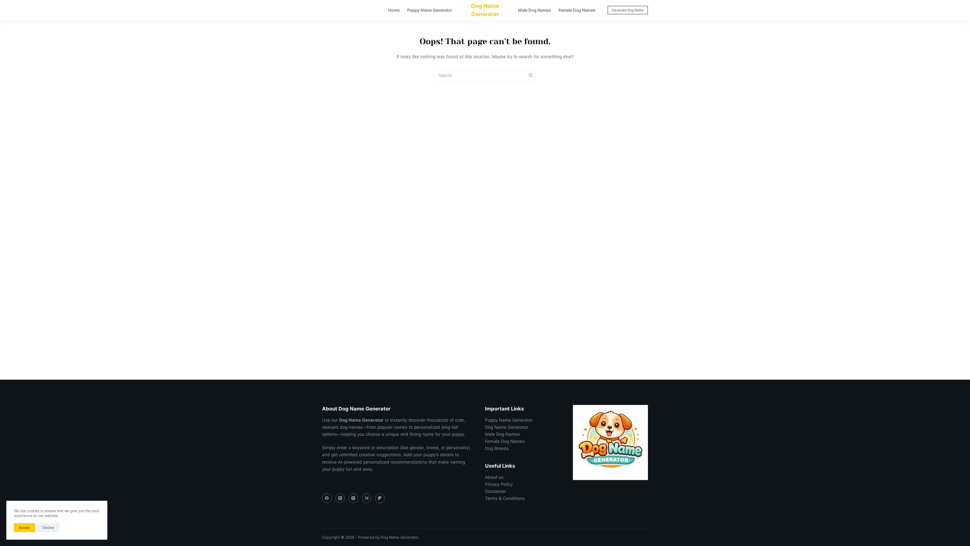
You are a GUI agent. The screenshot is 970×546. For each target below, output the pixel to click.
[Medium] (367, 498)
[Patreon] (380, 498)
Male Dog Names (534, 10)
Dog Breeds (497, 448)
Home (394, 10)
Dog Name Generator (506, 427)
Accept (24, 528)
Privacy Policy (499, 484)
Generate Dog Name (628, 10)
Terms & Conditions (505, 498)
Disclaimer (495, 491)
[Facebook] (327, 498)
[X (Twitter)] (340, 498)
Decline (48, 528)
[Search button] (530, 75)
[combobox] (480, 75)
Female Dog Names (577, 10)
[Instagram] (353, 498)
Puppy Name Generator (429, 10)
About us (494, 477)
